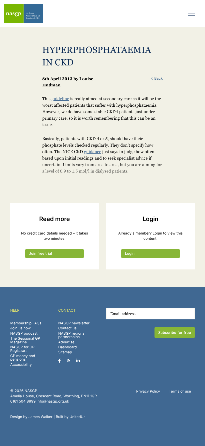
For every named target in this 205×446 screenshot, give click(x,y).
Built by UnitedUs (71, 417)
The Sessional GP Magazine (25, 340)
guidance (92, 152)
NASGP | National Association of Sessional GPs (23, 13)
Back (158, 78)
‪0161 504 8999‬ (23, 401)
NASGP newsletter (74, 323)
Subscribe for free (174, 332)
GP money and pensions (22, 358)
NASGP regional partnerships (72, 335)
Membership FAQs (25, 323)
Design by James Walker (31, 417)
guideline (60, 99)
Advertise (66, 342)
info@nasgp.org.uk (53, 401)
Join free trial (40, 253)
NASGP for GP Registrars (22, 349)
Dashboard (67, 347)
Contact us (67, 328)
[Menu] (191, 13)
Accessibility (21, 365)
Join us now (20, 328)
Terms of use (180, 391)
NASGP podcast (24, 333)
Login (129, 253)
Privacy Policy (148, 391)
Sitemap (65, 352)
